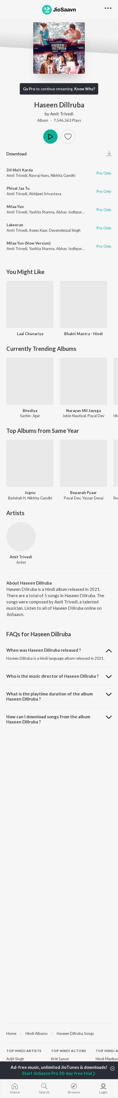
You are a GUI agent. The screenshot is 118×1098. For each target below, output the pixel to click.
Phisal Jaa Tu (18, 188)
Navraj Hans (39, 175)
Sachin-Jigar (30, 415)
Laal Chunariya (30, 333)
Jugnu (30, 492)
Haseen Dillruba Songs (75, 1033)
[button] (68, 136)
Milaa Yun (15, 206)
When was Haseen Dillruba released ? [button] (43, 650)
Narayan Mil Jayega (83, 410)
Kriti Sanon (60, 1059)
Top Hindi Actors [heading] (68, 1051)
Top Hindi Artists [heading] (24, 1051)
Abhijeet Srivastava (45, 193)
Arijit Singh (15, 1059)
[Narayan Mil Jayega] (83, 381)
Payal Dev (96, 415)
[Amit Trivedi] (21, 536)
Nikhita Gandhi (63, 175)
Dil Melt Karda (20, 170)
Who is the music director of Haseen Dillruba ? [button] (52, 676)
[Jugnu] (30, 463)
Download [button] (16, 153)
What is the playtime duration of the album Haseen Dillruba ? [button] (49, 696)
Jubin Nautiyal (74, 415)
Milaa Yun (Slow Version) (28, 243)
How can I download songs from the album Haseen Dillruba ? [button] (48, 719)
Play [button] (50, 136)
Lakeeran (15, 225)
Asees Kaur (38, 230)
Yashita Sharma (41, 212)
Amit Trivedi (61, 113)
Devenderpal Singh (64, 230)
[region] (59, 1033)
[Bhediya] (30, 381)
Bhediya (30, 410)
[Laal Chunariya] (30, 304)
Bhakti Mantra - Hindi (83, 333)
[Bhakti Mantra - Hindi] (83, 304)
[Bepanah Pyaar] (83, 463)
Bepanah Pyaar (83, 492)
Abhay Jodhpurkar (71, 212)
